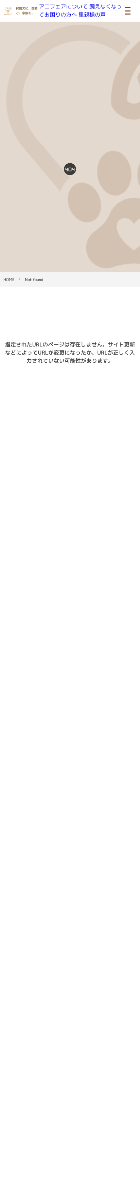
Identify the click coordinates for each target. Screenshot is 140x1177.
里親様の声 (92, 15)
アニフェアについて (63, 6)
